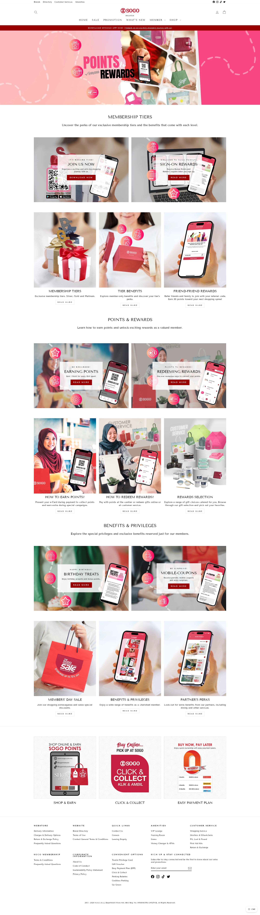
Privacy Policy (79, 874)
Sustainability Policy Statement (88, 870)
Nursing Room (158, 835)
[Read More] (178, 169)
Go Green (116, 885)
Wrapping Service (198, 831)
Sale (95, 20)
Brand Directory (80, 831)
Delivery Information (44, 831)
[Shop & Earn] (65, 768)
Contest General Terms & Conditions (90, 839)
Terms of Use (79, 835)
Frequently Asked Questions (47, 843)
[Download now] (81, 169)
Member (157, 20)
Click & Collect (119, 872)
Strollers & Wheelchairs (201, 835)
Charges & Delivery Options (47, 835)
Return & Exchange (199, 847)
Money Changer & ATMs (162, 843)
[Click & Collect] (130, 768)
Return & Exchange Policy (46, 839)
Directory (47, 2)
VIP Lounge (156, 831)
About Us (77, 862)
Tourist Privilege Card (122, 860)
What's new (136, 20)
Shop (174, 20)
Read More (130, 96)
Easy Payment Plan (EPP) (124, 868)
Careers (115, 835)
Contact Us (117, 831)
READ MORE (65, 302)
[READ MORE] (81, 375)
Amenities (80, 2)
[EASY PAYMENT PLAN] (195, 768)
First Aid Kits (196, 843)
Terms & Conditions (43, 860)
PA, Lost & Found (198, 839)
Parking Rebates (120, 876)
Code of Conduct (81, 866)
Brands (37, 2)
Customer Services (64, 2)
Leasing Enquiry (119, 839)
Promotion (112, 20)
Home (83, 20)
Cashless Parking (120, 880)
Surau (153, 839)
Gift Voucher (118, 864)
